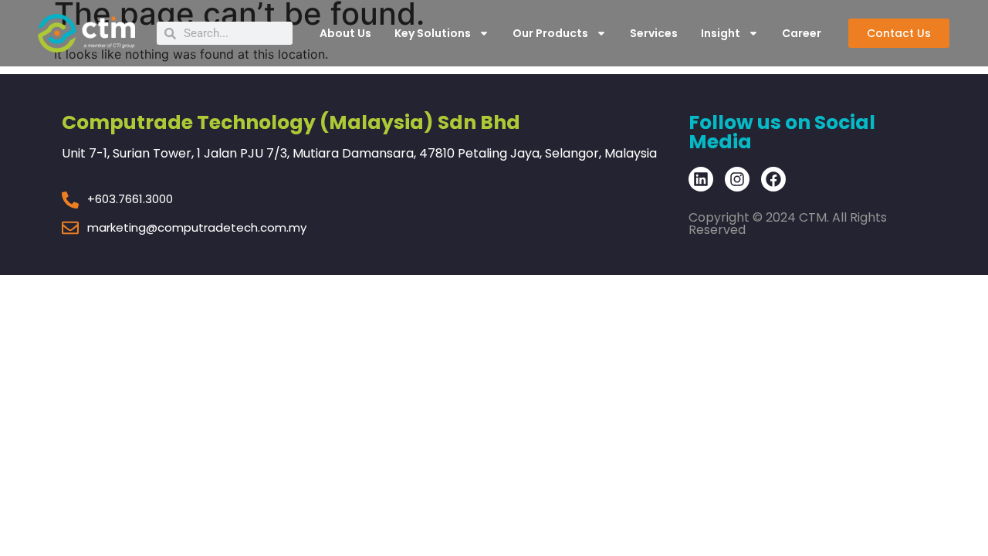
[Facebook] (773, 179)
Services (654, 33)
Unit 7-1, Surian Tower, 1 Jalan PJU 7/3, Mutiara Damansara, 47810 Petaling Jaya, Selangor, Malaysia (359, 153)
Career (801, 33)
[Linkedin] (701, 179)
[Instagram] (737, 179)
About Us (345, 33)
